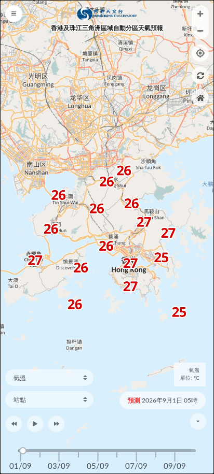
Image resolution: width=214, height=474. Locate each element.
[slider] (22, 450)
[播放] (35, 424)
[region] (107, 237)
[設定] (11, 11)
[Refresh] (200, 75)
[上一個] (13, 424)
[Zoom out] (200, 30)
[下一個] (56, 424)
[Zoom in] (200, 13)
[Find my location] (200, 53)
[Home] (200, 97)
